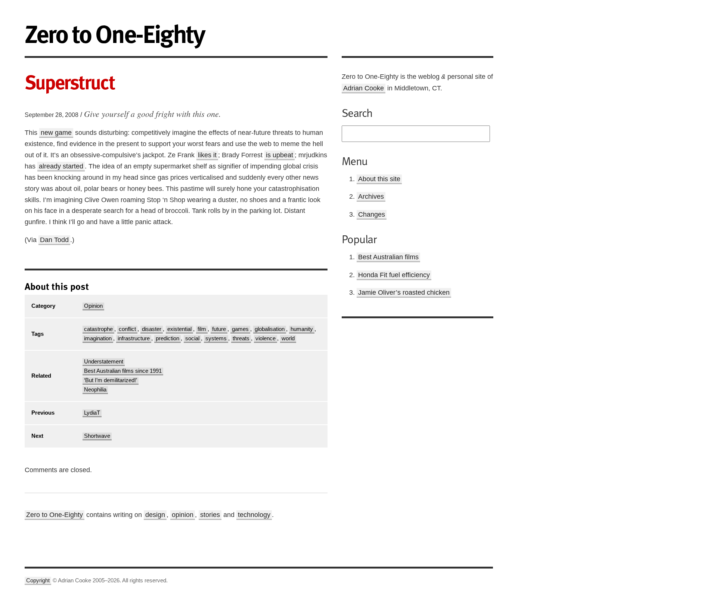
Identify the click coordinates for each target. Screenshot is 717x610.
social (192, 338)
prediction (167, 338)
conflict (127, 329)
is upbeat (279, 155)
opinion (182, 514)
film (202, 329)
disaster (151, 329)
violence (265, 338)
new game (56, 132)
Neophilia (95, 390)
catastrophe (98, 329)
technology (254, 514)
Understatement (103, 362)
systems (216, 338)
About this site (379, 179)
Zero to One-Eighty (54, 514)
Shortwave (97, 436)
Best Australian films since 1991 (123, 371)
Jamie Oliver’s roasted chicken (404, 292)
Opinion (93, 306)
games (240, 329)
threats (241, 338)
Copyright (38, 580)
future (219, 329)
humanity (302, 329)
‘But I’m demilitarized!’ (110, 380)
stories (210, 514)
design (155, 514)
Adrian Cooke (363, 88)
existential (179, 329)
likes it (207, 155)
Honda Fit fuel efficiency (394, 275)
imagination (98, 338)
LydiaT (92, 413)
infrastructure (134, 338)
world (288, 338)
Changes (371, 214)
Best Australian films (388, 257)
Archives (371, 196)
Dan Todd (54, 240)
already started (61, 166)
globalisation (270, 329)
